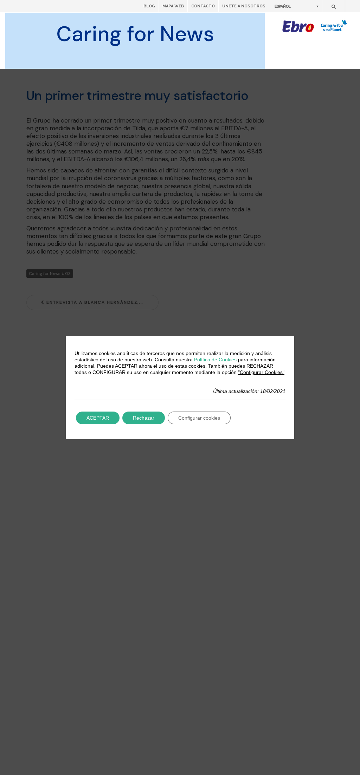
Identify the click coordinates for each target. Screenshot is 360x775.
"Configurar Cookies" (261, 372)
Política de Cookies (215, 359)
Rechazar (143, 418)
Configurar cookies (199, 418)
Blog (149, 6)
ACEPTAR (97, 418)
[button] (295, 6)
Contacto (203, 6)
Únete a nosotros (243, 6)
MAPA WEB (173, 6)
